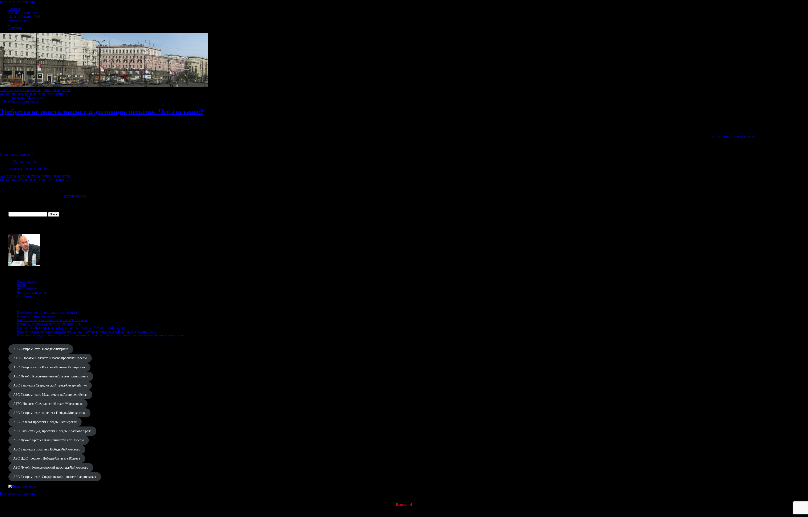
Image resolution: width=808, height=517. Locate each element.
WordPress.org (26, 296)
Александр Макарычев (27, 97)
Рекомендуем (17, 20)
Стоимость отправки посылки (735, 136)
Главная (14, 9)
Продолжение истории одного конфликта (47, 312)
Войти (21, 285)
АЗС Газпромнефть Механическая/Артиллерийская (50, 394)
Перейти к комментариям (19, 101)
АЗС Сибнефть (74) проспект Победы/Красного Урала (52, 431)
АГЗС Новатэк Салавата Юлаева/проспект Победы (50, 358)
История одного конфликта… (38, 316)
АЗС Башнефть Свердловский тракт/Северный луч (50, 385)
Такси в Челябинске (22, 13)
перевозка (15, 169)
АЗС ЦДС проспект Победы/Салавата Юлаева (46, 458)
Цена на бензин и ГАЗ (24, 16)
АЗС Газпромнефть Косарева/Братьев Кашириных (49, 367)
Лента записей (27, 288)
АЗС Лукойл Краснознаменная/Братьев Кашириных (50, 376)
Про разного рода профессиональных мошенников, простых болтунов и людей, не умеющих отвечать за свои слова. (101, 335)
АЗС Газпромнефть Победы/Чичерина (40, 349)
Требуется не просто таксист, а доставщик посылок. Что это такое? (101, 111)
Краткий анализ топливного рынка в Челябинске (52, 320)
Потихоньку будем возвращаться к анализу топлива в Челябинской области (71, 327)
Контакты (15, 28)
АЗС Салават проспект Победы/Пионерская (45, 422)
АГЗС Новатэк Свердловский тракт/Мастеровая (47, 403)
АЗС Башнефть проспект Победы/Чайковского (46, 449)
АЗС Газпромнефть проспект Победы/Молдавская (49, 412)
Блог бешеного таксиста (17, 2)
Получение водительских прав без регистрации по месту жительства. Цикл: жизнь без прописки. (87, 331)
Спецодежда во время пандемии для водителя (35, 90)
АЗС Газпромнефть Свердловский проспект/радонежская (54, 476)
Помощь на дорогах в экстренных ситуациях (49, 324)
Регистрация (26, 281)
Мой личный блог (26, 161)
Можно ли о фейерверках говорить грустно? (34, 94)
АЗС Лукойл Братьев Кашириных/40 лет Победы (48, 440)
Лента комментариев (32, 292)
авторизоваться (75, 196)
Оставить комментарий (16, 154)
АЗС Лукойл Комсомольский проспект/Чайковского (50, 467)
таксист (43, 169)
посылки (30, 169)
